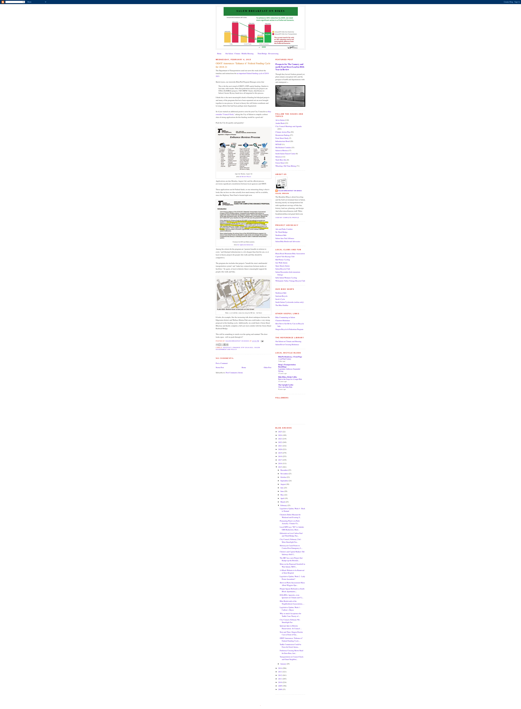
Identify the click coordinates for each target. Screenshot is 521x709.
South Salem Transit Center (285, 153)
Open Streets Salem (282, 266)
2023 (280, 438)
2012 (280, 675)
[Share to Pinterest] (227, 344)
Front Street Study (282, 138)
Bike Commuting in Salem (285, 317)
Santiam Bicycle (281, 296)
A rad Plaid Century (284, 359)
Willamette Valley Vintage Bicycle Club (290, 281)
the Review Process (245, 176)
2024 (280, 435)
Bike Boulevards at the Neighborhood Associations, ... (292, 602)
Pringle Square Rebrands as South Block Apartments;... (292, 590)
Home (219, 53)
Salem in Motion (281, 150)
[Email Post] (262, 341)
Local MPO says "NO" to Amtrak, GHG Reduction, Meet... (292, 528)
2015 (280, 467)
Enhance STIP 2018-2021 (243, 347)
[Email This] (217, 344)
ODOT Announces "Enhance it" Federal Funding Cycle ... (291, 639)
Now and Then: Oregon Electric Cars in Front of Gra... (291, 633)
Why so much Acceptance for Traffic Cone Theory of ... (290, 614)
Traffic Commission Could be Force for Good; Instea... (290, 645)
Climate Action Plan (282, 132)
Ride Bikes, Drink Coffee (287, 377)
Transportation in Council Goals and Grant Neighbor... (291, 658)
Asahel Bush (280, 123)
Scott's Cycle (280, 299)
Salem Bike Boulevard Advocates (287, 241)
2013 (280, 671)
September (284, 480)
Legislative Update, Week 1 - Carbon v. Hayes (290, 608)
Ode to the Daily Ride (285, 387)
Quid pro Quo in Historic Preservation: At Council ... (291, 627)
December (284, 470)
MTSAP (278, 144)
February (283, 505)
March (283, 502)
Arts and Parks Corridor (284, 229)
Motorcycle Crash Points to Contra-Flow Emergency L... (291, 546)
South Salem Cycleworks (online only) (289, 302)
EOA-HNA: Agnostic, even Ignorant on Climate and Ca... (291, 596)
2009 (280, 686)
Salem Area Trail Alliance (284, 238)
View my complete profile (287, 217)
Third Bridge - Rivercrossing (268, 53)
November (284, 473)
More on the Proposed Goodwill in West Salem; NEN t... (292, 565)
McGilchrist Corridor (283, 147)
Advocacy (227, 347)
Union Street (280, 163)
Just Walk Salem (281, 262)
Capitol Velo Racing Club (285, 256)
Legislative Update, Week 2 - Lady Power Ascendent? (292, 577)
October (283, 477)
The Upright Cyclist (285, 384)
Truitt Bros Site (281, 160)
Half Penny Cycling (282, 259)
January (283, 664)
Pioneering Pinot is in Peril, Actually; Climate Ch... (290, 522)
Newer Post (220, 367)
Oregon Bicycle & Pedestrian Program (289, 329)
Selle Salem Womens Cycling (286, 277)
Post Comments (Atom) (234, 372)
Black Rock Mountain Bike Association (290, 253)
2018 (280, 456)
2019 (280, 453)
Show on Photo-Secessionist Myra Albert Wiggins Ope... (292, 584)
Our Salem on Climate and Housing (288, 341)
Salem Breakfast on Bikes (260, 11)
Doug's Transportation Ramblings (287, 365)
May (282, 495)
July (282, 487)
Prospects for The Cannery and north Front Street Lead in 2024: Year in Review (289, 67)
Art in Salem (280, 120)
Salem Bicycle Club (282, 269)
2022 (280, 442)
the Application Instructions (245, 245)
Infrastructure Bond (282, 141)
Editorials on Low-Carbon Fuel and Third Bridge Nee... (291, 534)
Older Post (267, 367)
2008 (280, 689)
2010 (280, 682)
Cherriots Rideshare (282, 320)
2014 (280, 668)
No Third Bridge (281, 232)
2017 (280, 460)
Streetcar (278, 156)
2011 (280, 679)
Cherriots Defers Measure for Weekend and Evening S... (290, 516)
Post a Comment (222, 363)
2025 (280, 431)
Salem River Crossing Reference (287, 344)
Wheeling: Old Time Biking (285, 166)
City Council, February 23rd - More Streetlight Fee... (290, 540)
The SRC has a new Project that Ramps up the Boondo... (291, 559)
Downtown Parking (282, 135)
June (282, 491)
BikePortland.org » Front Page (290, 356)
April (282, 498)
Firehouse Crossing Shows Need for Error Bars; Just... (291, 651)
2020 (280, 449)
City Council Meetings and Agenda (288, 126)
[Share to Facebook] (224, 344)
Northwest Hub (280, 235)
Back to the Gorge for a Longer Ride (290, 379)
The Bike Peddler (281, 305)
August (283, 484)
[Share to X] (222, 344)
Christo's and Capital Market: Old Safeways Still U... (292, 553)
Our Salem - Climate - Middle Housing (239, 53)
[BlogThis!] (219, 344)
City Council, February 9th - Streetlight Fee (290, 621)
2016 (280, 463)
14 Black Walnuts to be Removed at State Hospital (292, 571)
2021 (280, 446)
